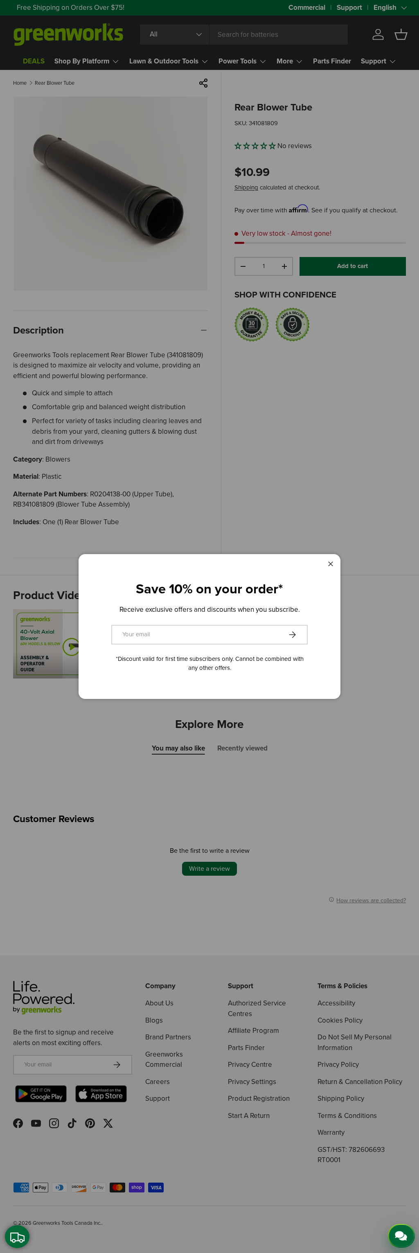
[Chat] (401, 1236)
